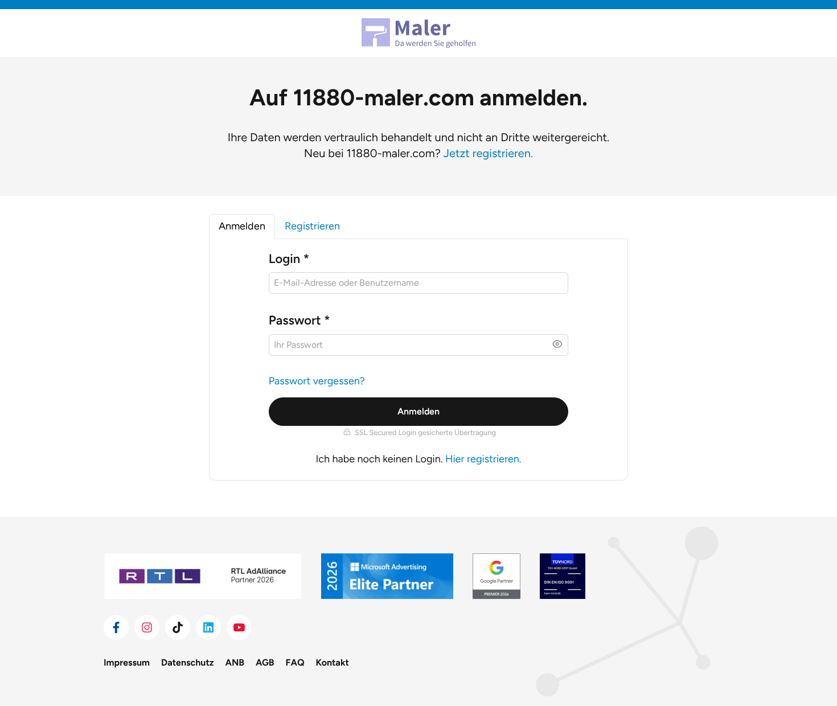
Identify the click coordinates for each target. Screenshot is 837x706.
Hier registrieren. (483, 459)
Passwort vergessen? (317, 381)
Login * (289, 258)
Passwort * (299, 320)
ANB (235, 662)
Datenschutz (187, 662)
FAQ (295, 662)
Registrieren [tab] (312, 226)
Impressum (127, 662)
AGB (265, 662)
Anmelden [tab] (242, 226)
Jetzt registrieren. (488, 153)
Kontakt (332, 662)
